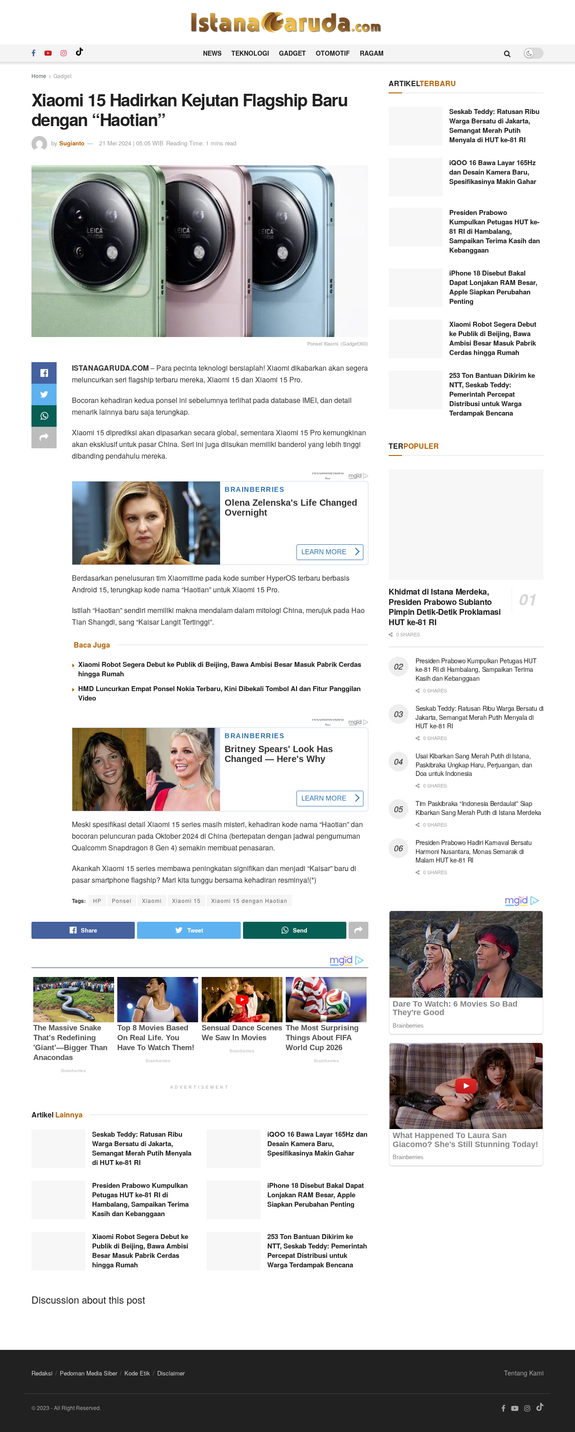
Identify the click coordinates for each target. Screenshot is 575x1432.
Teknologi (250, 52)
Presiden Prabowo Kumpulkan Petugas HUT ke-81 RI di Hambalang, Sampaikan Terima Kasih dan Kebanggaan (140, 1199)
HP (97, 900)
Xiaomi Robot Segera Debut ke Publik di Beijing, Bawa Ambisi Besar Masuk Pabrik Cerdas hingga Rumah (219, 669)
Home (38, 75)
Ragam (372, 52)
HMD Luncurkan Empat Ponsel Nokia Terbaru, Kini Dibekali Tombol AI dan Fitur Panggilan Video (219, 693)
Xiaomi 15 (186, 900)
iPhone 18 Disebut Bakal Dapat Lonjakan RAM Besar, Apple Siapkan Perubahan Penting (315, 1194)
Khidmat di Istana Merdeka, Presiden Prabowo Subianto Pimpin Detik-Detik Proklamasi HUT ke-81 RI (445, 607)
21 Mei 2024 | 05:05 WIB (131, 143)
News (212, 52)
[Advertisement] (466, 1251)
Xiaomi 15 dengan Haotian (249, 900)
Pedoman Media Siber (88, 1373)
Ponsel (122, 900)
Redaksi (42, 1373)
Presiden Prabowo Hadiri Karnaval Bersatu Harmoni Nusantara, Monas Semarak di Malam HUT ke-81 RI (474, 851)
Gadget (292, 52)
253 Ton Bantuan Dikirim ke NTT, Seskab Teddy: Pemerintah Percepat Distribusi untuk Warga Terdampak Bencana (317, 1250)
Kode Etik (137, 1373)
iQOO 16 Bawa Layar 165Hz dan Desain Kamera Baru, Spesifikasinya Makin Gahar (317, 1143)
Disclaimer (171, 1373)
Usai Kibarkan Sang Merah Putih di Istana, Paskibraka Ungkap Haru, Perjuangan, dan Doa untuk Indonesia (474, 764)
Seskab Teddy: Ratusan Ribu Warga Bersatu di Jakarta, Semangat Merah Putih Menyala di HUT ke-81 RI (141, 1148)
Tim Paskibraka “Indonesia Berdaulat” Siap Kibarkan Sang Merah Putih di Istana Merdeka (478, 808)
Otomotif (333, 52)
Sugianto (71, 143)
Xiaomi (152, 900)
